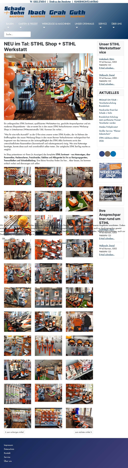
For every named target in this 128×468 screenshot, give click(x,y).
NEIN (12, 238)
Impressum (77, 242)
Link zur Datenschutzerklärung (59, 242)
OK (3, 238)
